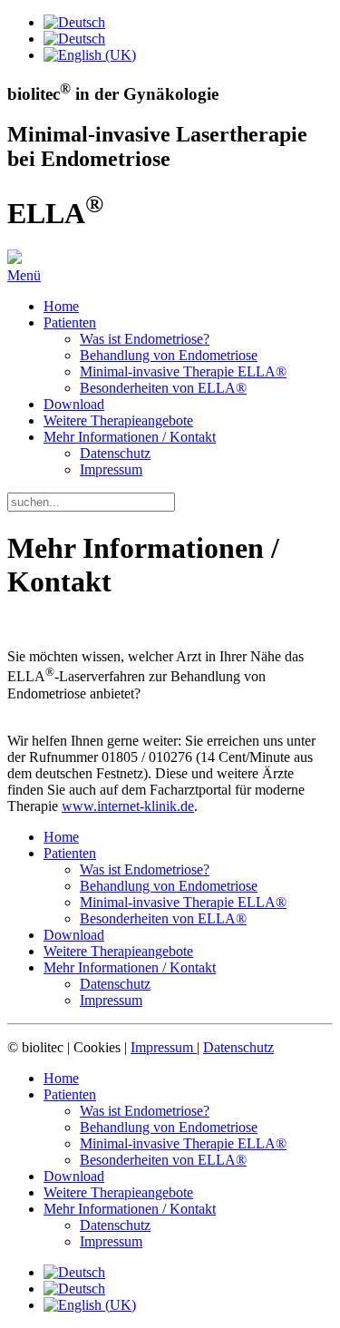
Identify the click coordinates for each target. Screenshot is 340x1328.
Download (74, 404)
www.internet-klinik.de (128, 806)
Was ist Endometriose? (144, 339)
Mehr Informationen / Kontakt (130, 436)
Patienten (70, 322)
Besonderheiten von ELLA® (163, 387)
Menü (24, 275)
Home (61, 306)
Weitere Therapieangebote (118, 420)
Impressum (111, 469)
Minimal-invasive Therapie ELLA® (183, 371)
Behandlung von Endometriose (168, 355)
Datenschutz (115, 453)
